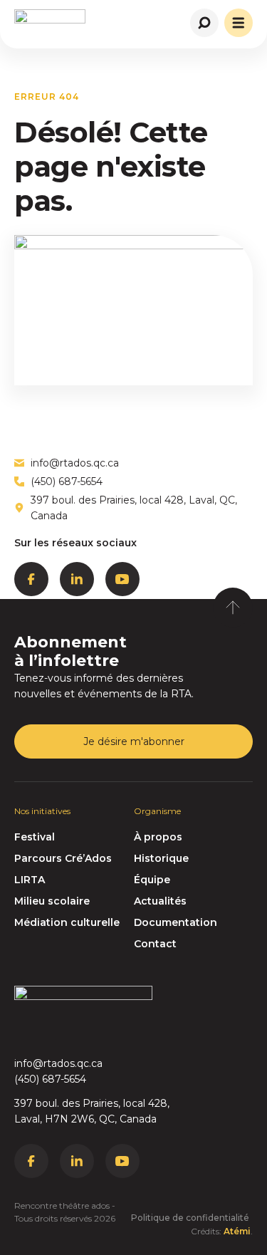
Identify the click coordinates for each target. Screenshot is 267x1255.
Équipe (152, 879)
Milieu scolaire (52, 901)
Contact (155, 943)
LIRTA (29, 879)
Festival (34, 836)
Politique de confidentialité (190, 1217)
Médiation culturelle (67, 922)
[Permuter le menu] (238, 23)
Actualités (160, 901)
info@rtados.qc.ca (58, 1063)
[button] (204, 20)
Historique (161, 858)
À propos (158, 836)
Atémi (237, 1231)
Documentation (175, 922)
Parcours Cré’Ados (63, 858)
